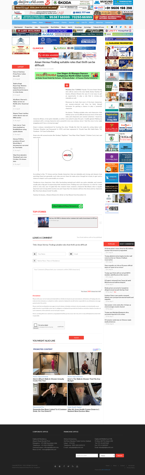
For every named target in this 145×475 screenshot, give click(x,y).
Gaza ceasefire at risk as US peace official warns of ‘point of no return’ (118, 266)
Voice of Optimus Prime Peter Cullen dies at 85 (19, 74)
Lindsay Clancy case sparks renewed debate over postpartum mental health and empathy (119, 297)
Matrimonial (18, 27)
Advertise (99, 22)
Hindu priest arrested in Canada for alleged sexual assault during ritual (117, 289)
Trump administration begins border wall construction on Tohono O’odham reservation (118, 258)
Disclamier (131, 465)
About (115, 465)
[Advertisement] (49, 102)
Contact (122, 465)
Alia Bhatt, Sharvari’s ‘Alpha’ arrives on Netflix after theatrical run (20, 103)
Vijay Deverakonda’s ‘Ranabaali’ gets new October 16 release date (20, 158)
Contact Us (109, 22)
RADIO (91, 22)
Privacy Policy (131, 467)
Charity (64, 22)
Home (107, 465)
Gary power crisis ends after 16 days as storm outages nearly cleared (118, 306)
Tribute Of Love (98, 27)
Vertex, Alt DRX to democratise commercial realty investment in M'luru (73, 218)
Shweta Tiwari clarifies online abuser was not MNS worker (20, 115)
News (41, 22)
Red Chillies (55, 27)
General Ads (44, 27)
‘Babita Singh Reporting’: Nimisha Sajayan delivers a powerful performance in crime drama (20, 88)
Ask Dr (70, 27)
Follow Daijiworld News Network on (65, 206)
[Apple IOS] (112, 27)
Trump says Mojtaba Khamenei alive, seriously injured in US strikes (117, 313)
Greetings (78, 27)
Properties (28, 27)
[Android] (107, 27)
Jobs (36, 27)
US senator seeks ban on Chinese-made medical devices (118, 321)
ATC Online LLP (106, 469)
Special (71, 22)
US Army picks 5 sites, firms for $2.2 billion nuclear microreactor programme (119, 249)
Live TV (84, 22)
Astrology (87, 27)
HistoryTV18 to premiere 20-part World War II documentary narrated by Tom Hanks (20, 143)
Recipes (56, 22)
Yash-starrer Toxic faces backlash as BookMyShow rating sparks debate (20, 128)
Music (63, 27)
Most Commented (127, 244)
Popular (111, 244)
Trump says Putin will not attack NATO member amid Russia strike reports (117, 274)
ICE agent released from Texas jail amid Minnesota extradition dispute (118, 281)
